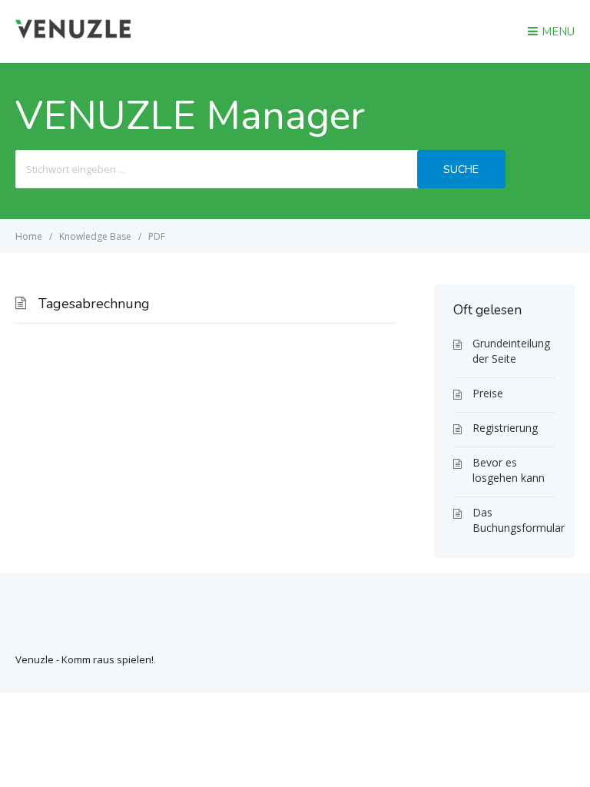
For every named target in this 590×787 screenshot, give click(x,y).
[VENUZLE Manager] (73, 34)
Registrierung (505, 427)
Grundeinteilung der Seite (511, 351)
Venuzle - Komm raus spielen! (84, 659)
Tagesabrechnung (94, 303)
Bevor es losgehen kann (508, 470)
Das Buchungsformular (513, 520)
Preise (487, 393)
